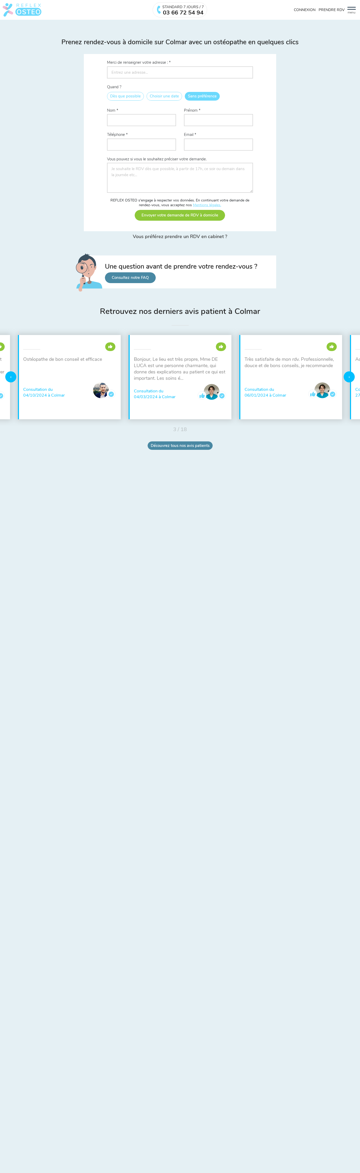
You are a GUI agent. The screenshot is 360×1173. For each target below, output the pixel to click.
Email (188, 134)
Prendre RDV (332, 10)
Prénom (191, 110)
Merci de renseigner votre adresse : (137, 62)
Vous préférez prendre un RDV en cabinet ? (180, 237)
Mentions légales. (207, 205)
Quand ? (114, 87)
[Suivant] (349, 376)
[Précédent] (10, 376)
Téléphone (116, 134)
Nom (111, 110)
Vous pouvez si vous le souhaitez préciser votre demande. (157, 159)
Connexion (304, 10)
